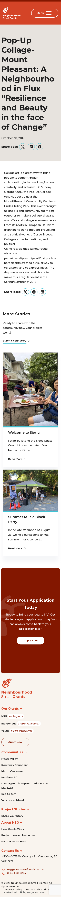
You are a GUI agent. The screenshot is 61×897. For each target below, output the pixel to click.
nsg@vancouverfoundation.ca (25, 869)
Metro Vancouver (12, 771)
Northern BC (9, 777)
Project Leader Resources (18, 835)
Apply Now (31, 640)
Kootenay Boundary (14, 765)
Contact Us (10, 851)
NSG (12, 716)
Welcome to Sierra (24, 432)
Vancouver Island (12, 800)
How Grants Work (12, 829)
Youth (16, 730)
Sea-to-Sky (8, 794)
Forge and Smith (37, 892)
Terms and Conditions (39, 889)
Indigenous (20, 723)
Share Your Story (12, 815)
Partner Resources (13, 841)
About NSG (10, 822)
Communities (12, 752)
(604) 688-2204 (16, 873)
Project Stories (13, 809)
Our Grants (10, 708)
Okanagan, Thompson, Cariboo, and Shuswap (24, 785)
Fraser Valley (9, 758)
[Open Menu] (49, 13)
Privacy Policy (13, 889)
